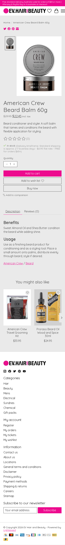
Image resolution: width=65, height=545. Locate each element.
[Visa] (17, 535)
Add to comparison (17, 195)
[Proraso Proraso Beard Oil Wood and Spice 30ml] (48, 307)
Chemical (9, 408)
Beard (29, 263)
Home (6, 22)
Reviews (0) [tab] (31, 211)
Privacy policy (12, 476)
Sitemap (8, 496)
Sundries (8, 403)
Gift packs (9, 412)
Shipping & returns (15, 486)
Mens (6, 393)
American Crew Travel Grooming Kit (17, 333)
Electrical (9, 398)
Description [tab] (13, 211)
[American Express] (22, 535)
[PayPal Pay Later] (5, 539)
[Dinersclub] (39, 535)
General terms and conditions (22, 467)
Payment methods (15, 481)
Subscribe (49, 510)
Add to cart (32, 173)
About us (9, 457)
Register (8, 425)
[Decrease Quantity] (7, 164)
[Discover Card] (28, 535)
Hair (6, 383)
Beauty (8, 388)
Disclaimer (10, 471)
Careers (8, 491)
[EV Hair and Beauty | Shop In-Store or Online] (24, 10)
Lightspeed (9, 530)
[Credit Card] (5, 535)
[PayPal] (54, 535)
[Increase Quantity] (14, 164)
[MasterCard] (11, 535)
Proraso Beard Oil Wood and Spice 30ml (48, 333)
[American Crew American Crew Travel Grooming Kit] (17, 307)
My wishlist (10, 440)
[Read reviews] (14, 139)
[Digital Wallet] (46, 535)
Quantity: (8, 158)
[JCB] (33, 535)
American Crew (13, 263)
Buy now (32, 188)
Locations (9, 462)
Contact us (10, 452)
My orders (9, 430)
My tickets (9, 435)
